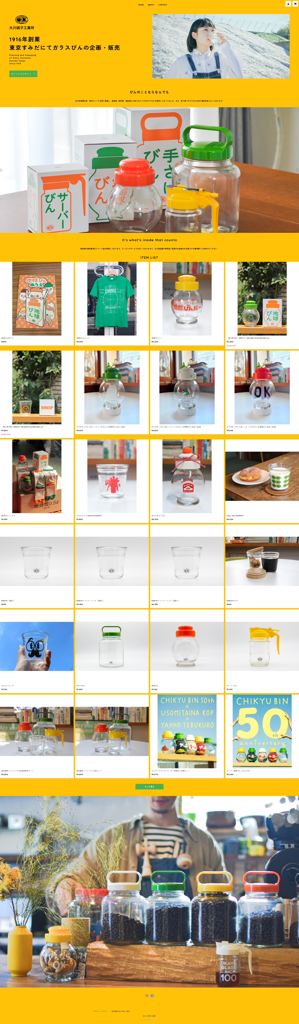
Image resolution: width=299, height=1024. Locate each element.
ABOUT (151, 5)
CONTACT (162, 5)
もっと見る (149, 786)
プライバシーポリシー (100, 1011)
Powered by (146, 1020)
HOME (141, 5)
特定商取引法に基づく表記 (121, 1011)
